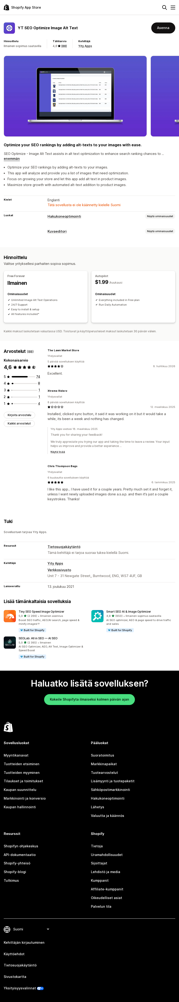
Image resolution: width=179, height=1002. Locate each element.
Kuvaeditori (57, 231)
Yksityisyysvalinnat (20, 988)
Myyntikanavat (16, 755)
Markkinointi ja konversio (25, 798)
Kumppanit (100, 880)
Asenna (163, 28)
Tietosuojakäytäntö (64, 547)
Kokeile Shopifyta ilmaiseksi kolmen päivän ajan (89, 699)
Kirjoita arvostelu (19, 415)
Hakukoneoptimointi (64, 216)
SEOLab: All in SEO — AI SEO (38, 638)
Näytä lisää (58, 451)
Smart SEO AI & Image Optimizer (128, 611)
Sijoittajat (99, 863)
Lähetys (97, 807)
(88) (64, 46)
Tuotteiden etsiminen (21, 764)
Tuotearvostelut (104, 773)
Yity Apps (85, 46)
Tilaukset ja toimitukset (23, 781)
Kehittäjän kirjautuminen (24, 942)
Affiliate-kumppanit (107, 889)
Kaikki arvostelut (19, 423)
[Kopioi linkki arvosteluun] (82, 350)
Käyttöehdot (14, 954)
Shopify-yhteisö (17, 863)
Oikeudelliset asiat (106, 898)
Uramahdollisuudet (107, 855)
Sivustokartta (15, 977)
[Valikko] (173, 7)
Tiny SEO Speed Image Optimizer (41, 611)
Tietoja (97, 846)
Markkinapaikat (104, 764)
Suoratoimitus (102, 755)
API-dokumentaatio (20, 855)
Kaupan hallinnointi (20, 807)
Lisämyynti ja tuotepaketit (112, 781)
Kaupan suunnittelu (20, 790)
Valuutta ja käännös (107, 816)
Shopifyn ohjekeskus (21, 846)
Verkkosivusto (59, 570)
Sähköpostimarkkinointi (110, 790)
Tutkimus (11, 880)
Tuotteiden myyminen (22, 773)
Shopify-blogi (15, 872)
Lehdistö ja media (105, 872)
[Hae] (164, 7)
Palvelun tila (101, 906)
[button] (46, 621)
